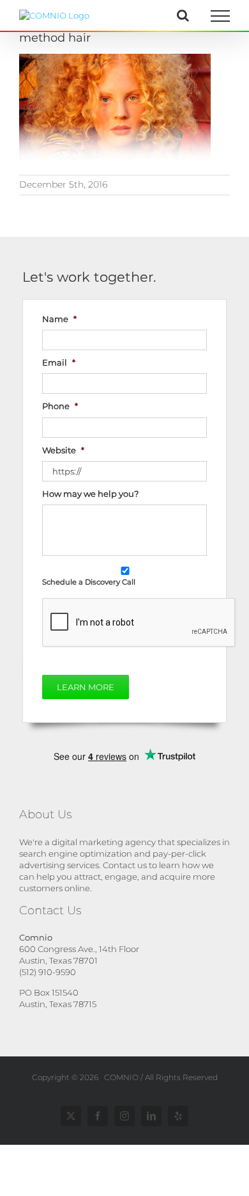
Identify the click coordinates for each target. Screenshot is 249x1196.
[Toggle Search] (183, 15)
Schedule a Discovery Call (88, 582)
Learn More (85, 687)
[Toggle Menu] (220, 16)
